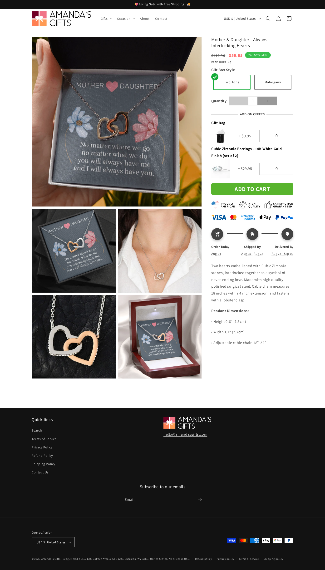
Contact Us (40, 472)
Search (37, 430)
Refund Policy (42, 455)
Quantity (219, 100)
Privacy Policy (42, 447)
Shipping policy (273, 558)
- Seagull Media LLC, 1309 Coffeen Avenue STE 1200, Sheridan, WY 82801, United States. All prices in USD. (125, 559)
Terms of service (249, 558)
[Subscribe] (200, 499)
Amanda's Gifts (51, 559)
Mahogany (273, 82)
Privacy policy (225, 558)
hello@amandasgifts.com (185, 434)
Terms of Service (44, 439)
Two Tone (232, 82)
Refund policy (203, 558)
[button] (106, 19)
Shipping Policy (43, 464)
